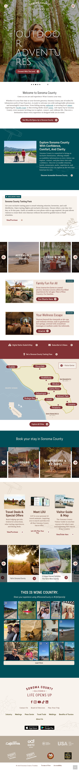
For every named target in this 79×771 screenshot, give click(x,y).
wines (69, 105)
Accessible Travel (23, 257)
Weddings (52, 714)
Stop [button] (47, 84)
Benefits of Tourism (66, 714)
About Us (39, 719)
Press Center (29, 714)
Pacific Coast (21, 108)
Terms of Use (46, 765)
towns (50, 108)
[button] (75, 767)
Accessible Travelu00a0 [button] (39, 84)
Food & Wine (55, 257)
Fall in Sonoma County (18, 578)
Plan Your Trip (53, 708)
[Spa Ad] (39, 323)
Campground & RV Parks (55, 462)
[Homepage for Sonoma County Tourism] (39, 6)
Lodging (24, 462)
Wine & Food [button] (33, 84)
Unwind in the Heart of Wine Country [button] (37, 84)
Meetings (18, 714)
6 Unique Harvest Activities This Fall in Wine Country (51, 577)
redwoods (49, 105)
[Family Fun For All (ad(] (39, 291)
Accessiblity (58, 765)
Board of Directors (38, 708)
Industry (9, 714)
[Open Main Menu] (73, 6)
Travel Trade (41, 714)
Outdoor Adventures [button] (35, 84)
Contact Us (24, 708)
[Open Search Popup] (6, 6)
